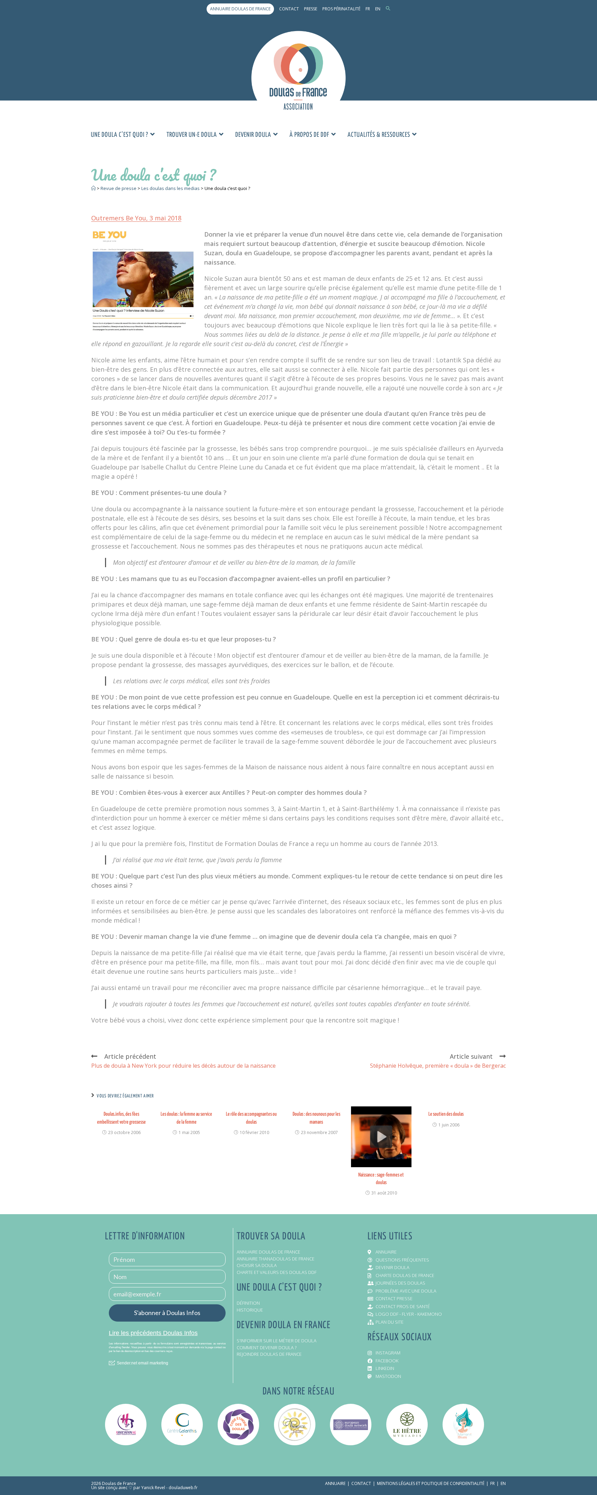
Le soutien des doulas (446, 1114)
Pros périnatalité (341, 9)
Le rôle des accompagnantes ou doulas (251, 1118)
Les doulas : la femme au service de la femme (186, 1118)
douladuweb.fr (183, 1488)
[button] (388, 9)
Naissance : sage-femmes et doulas (381, 1178)
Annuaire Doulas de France (240, 9)
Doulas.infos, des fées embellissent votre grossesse (121, 1118)
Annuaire (335, 1483)
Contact (289, 9)
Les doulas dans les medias (170, 188)
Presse (310, 9)
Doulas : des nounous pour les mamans (316, 1118)
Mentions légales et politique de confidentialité (430, 1483)
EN (377, 9)
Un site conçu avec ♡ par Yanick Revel (128, 1488)
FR (368, 9)
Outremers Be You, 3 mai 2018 (136, 218)
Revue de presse (118, 188)
